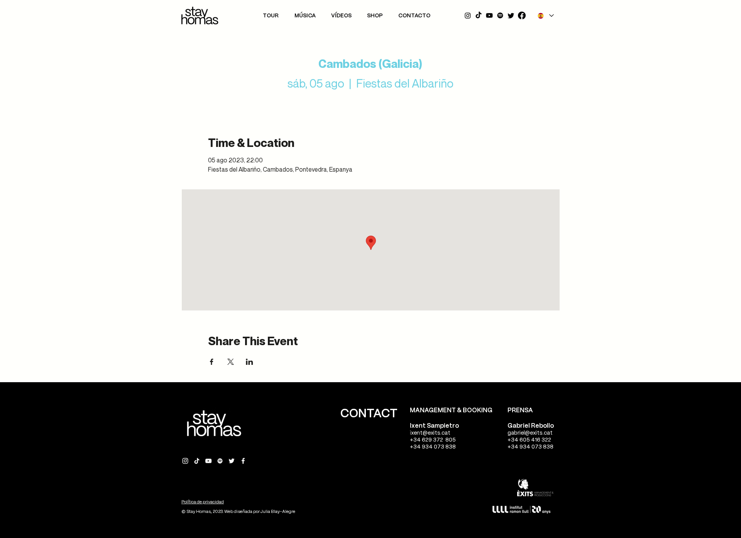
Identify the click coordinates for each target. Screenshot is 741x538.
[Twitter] (511, 15)
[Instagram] (468, 15)
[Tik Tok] (478, 15)
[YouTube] (489, 15)
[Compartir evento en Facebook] (211, 362)
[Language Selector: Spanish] (545, 15)
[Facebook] (522, 15)
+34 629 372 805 (433, 440)
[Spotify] (500, 15)
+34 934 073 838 (433, 447)
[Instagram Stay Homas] (185, 461)
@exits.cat (436, 433)
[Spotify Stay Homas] (220, 461)
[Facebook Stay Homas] (243, 461)
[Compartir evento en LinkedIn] (249, 362)
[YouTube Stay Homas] (208, 461)
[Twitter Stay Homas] (231, 461)
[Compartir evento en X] (230, 362)
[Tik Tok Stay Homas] (197, 461)
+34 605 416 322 (529, 440)
